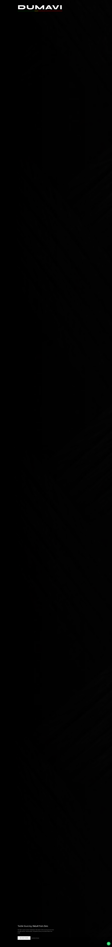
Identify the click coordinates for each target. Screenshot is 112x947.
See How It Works (24, 938)
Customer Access (35, 938)
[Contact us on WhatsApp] (108, 943)
